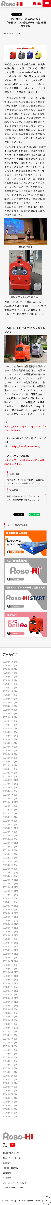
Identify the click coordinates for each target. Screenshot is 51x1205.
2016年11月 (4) (10, 1079)
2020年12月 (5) (10, 898)
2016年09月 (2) (10, 1086)
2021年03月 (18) (10, 887)
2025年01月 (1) (10, 717)
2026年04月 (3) (10, 676)
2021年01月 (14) (10, 894)
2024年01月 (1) (10, 761)
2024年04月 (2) (10, 750)
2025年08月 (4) (10, 698)
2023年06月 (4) (10, 787)
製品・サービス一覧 (12, 1157)
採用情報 (7, 1177)
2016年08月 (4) (10, 1090)
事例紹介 (7, 1162)
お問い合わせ (39, 3)
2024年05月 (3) (10, 746)
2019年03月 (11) (10, 975)
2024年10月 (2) (10, 728)
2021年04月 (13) (10, 883)
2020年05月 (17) (10, 924)
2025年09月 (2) (10, 694)
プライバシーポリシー (13, 1187)
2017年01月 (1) (10, 1071)
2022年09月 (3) (10, 820)
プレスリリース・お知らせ (14, 1182)
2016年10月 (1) (10, 1083)
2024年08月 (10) (10, 735)
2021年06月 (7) (10, 875)
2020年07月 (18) (10, 916)
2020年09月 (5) (10, 909)
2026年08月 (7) (10, 661)
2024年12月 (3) (10, 720)
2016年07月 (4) (10, 1094)
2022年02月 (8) (10, 846)
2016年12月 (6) (10, 1075)
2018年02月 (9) (10, 1023)
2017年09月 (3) (10, 1042)
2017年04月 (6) (10, 1060)
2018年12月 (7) (10, 986)
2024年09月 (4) (10, 731)
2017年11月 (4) (10, 1034)
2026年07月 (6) (10, 665)
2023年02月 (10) (10, 802)
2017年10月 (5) (10, 1038)
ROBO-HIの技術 (10, 1167)
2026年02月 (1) (10, 680)
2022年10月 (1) (10, 816)
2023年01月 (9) (10, 805)
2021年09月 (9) (10, 864)
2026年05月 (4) (10, 672)
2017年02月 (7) (10, 1068)
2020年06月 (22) (10, 920)
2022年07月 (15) (10, 827)
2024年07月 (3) (10, 739)
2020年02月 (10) (10, 935)
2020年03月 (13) (10, 931)
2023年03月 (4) (10, 798)
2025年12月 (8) (10, 683)
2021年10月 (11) (10, 861)
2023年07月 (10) (10, 783)
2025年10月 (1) (10, 691)
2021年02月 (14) (10, 890)
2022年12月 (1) (10, 809)
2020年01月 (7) (10, 938)
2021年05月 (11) (10, 879)
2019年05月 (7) (10, 968)
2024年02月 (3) (10, 757)
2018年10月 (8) (10, 994)
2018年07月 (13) (10, 1005)
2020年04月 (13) (10, 927)
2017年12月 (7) (10, 1031)
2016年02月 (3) (10, 1112)
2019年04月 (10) (10, 972)
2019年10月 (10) (10, 949)
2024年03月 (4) (10, 754)
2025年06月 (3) (10, 702)
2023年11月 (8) (10, 768)
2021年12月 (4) (10, 853)
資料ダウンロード (35, 3)
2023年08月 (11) (10, 779)
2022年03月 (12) (10, 842)
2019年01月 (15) (10, 983)
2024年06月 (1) (10, 742)
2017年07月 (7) (10, 1049)
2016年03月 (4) (10, 1108)
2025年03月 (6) (10, 709)
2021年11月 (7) (10, 857)
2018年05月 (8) (10, 1012)
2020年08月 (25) (10, 913)
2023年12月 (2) (10, 765)
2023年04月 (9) (10, 794)
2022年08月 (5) (10, 824)
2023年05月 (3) (10, 790)
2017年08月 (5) (10, 1046)
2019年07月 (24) (10, 961)
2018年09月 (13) (10, 998)
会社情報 (7, 1172)
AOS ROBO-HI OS (11, 1153)
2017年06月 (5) (10, 1053)
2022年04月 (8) (10, 839)
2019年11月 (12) (10, 946)
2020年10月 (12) (10, 905)
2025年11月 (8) (10, 687)
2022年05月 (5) (10, 835)
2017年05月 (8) (10, 1057)
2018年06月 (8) (10, 1009)
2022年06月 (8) (10, 831)
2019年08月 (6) (10, 957)
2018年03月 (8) (10, 1020)
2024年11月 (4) (10, 724)
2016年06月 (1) (10, 1097)
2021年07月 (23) (10, 872)
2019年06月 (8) (10, 964)
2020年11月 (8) (10, 901)
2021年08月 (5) (10, 868)
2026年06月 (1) (10, 669)
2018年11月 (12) (10, 990)
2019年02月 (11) (10, 979)
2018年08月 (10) (10, 1001)
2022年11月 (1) (10, 813)
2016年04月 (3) (10, 1105)
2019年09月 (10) (10, 953)
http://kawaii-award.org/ (25, 446)
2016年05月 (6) (10, 1101)
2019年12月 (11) (10, 942)
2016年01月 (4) (10, 1116)
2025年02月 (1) (10, 713)
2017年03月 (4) (10, 1064)
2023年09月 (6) (10, 776)
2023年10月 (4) (10, 772)
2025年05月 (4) (10, 705)
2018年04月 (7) (10, 1016)
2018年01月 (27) (10, 1027)
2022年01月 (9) (10, 850)
